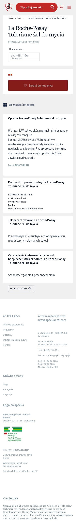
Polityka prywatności (14, 324)
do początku (18, 288)
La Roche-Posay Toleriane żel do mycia (49, 18)
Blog (5, 384)
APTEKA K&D (15, 18)
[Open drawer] (69, 7)
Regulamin (8, 329)
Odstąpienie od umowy (15, 339)
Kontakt (7, 344)
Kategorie (8, 389)
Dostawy (7, 334)
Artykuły (7, 394)
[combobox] (37, 7)
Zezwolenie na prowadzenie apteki (17, 456)
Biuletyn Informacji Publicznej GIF (20, 470)
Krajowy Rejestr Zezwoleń (16, 449)
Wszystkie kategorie (22, 105)
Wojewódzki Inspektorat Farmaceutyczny (15, 464)
